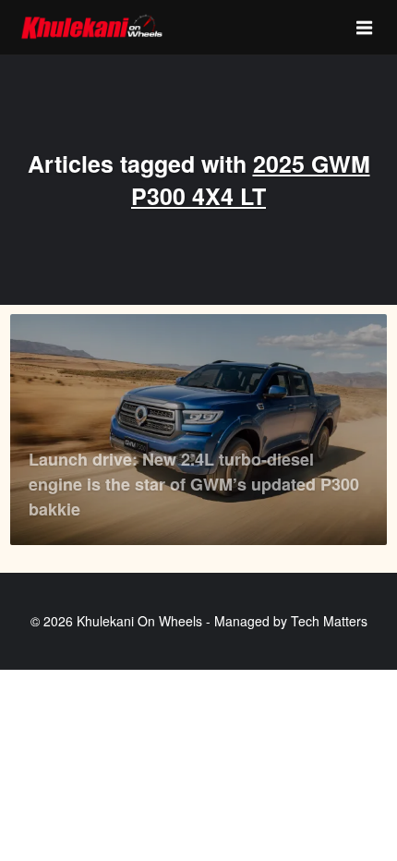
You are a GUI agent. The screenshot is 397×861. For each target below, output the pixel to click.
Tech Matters (329, 621)
